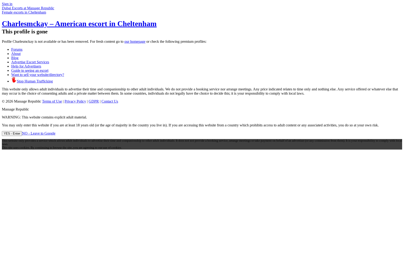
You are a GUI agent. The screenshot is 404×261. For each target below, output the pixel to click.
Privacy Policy (75, 101)
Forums (16, 49)
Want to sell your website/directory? (37, 75)
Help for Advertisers (26, 66)
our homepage (134, 41)
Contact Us (109, 101)
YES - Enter (12, 133)
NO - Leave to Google (38, 133)
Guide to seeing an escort (29, 70)
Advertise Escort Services (30, 62)
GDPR (94, 101)
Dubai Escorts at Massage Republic (28, 8)
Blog (14, 58)
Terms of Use (52, 101)
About (16, 54)
